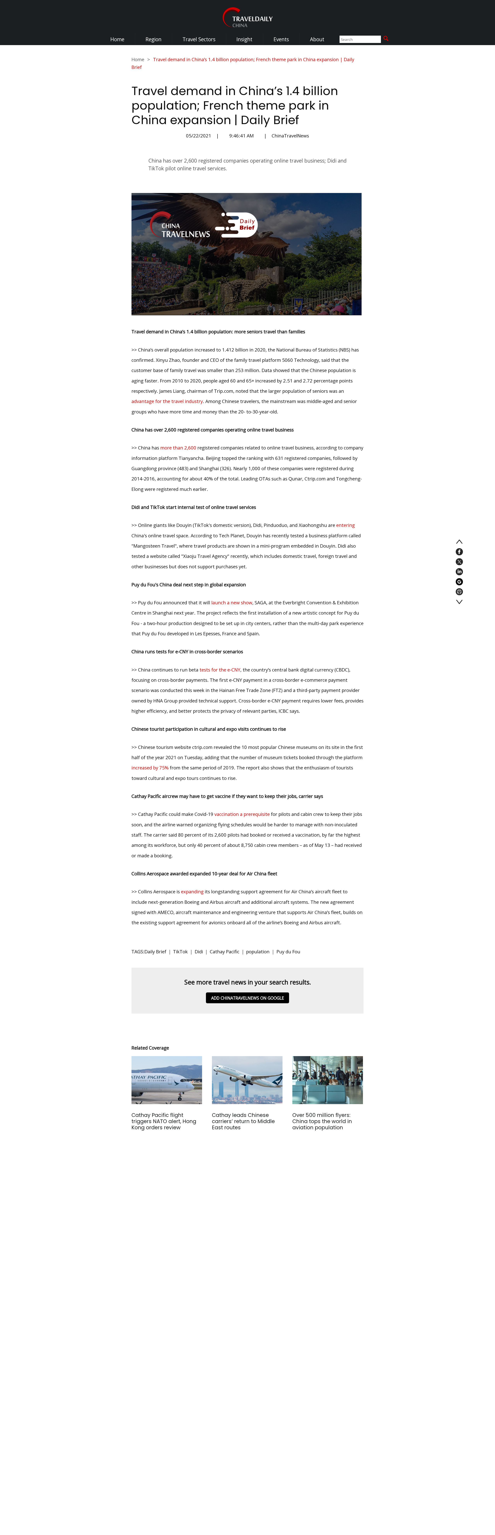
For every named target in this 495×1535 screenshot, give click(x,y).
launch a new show (231, 602)
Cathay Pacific (224, 951)
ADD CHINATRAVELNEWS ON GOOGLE (247, 998)
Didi (199, 951)
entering (345, 525)
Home (117, 39)
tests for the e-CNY (220, 669)
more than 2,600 (178, 447)
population (258, 951)
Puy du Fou (288, 951)
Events (281, 39)
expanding (192, 891)
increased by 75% (150, 767)
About (317, 39)
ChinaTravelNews (290, 135)
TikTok (180, 951)
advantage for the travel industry (167, 401)
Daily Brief (155, 951)
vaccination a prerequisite (242, 814)
